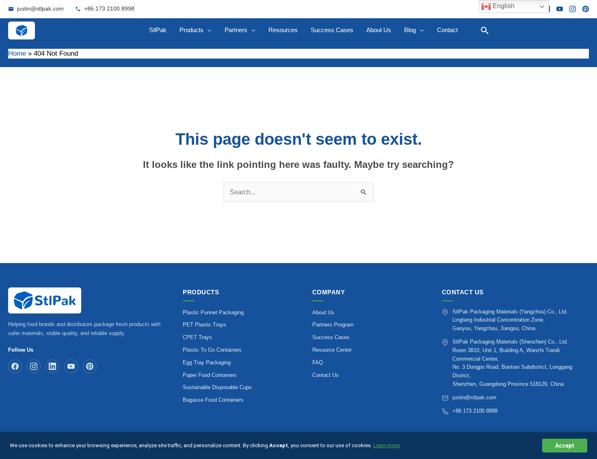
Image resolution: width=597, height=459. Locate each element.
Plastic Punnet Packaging (213, 312)
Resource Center (332, 350)
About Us (323, 312)
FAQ (317, 362)
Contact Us (325, 375)
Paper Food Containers (210, 375)
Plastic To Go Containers (212, 350)
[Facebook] (15, 366)
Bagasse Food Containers (213, 400)
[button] (485, 30)
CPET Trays (197, 337)
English (503, 5)
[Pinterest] (585, 9)
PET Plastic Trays (204, 325)
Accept (564, 445)
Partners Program (333, 325)
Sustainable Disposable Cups (217, 387)
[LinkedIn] (52, 366)
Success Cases (331, 337)
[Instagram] (572, 9)
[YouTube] (559, 9)
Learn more (386, 445)
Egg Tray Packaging (207, 362)
